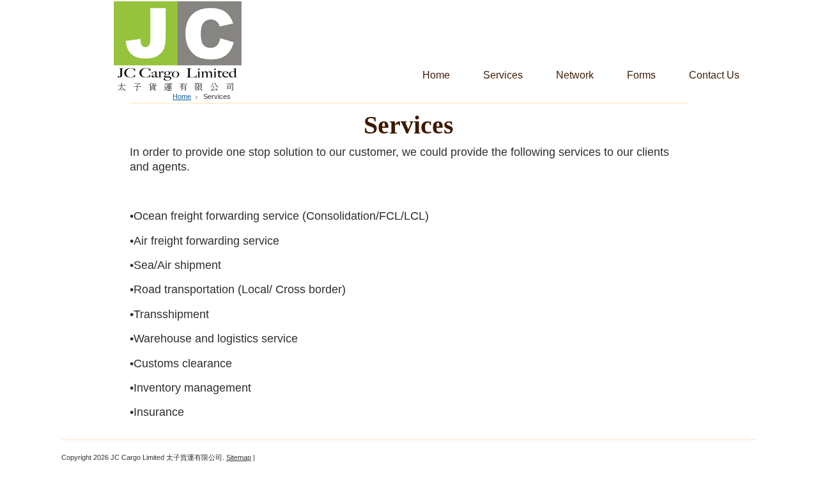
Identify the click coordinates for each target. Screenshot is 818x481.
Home (182, 96)
